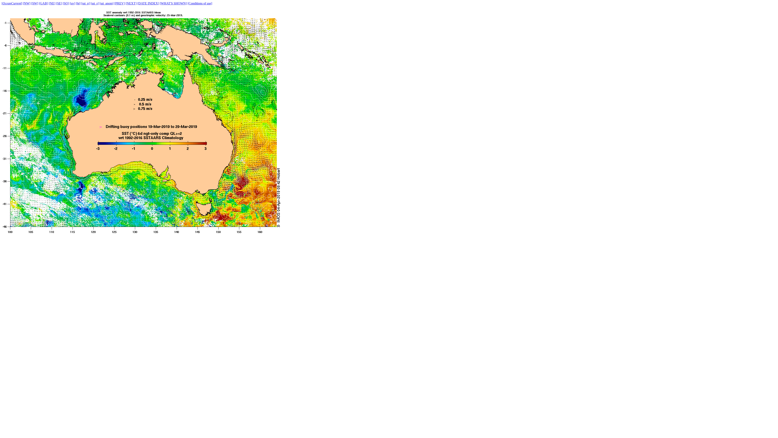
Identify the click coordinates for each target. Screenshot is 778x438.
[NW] (26, 3)
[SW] (34, 3)
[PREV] (119, 3)
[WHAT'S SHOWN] (173, 3)
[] (12, 3)
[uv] (72, 3)
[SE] (59, 3)
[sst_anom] (106, 3)
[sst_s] (95, 3)
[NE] (52, 3)
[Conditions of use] (200, 3)
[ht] (78, 3)
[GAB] (43, 3)
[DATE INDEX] (148, 3)
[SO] (66, 3)
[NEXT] (131, 3)
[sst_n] (85, 3)
